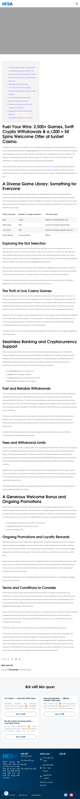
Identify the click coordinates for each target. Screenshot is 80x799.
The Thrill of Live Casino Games (19, 88)
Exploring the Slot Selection (18, 84)
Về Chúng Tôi (26, 756)
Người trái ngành (47, 776)
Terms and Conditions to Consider (20, 118)
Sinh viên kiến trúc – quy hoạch (48, 768)
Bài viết (23, 764)
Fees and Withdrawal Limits (18, 101)
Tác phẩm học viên (28, 768)
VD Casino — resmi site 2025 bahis (19, 698)
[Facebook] (66, 795)
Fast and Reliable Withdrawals (19, 98)
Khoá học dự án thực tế (46, 783)
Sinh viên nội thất (48, 759)
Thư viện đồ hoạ (27, 760)
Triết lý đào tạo (23, 795)
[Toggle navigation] (65, 3)
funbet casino (49, 166)
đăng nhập (13, 669)
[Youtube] (71, 795)
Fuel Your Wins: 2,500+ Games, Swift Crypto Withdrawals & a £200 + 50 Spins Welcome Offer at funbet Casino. (22, 70)
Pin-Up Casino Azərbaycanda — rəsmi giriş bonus (19, 721)
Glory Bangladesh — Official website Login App (56, 699)
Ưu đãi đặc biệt (36, 795)
